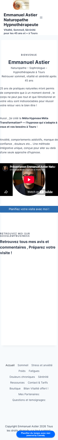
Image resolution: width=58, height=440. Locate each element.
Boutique (15, 388)
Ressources (17, 382)
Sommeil (23, 365)
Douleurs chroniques (22, 376)
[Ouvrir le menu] (41, 17)
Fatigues (34, 371)
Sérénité (43, 376)
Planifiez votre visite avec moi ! (29, 209)
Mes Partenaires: (29, 394)
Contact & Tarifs (38, 382)
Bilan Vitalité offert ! (36, 388)
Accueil (10, 365)
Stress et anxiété (41, 365)
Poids (22, 371)
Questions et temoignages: (29, 400)
